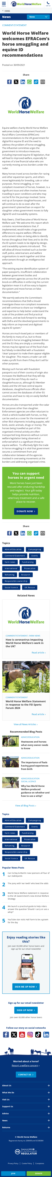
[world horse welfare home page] (26, 4)
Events (34, 555)
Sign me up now (25, 986)
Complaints (39, 1163)
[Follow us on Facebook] (6, 1035)
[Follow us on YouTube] (22, 1035)
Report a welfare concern (25, 1065)
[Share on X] (16, 82)
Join (13, 1173)
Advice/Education (13, 549)
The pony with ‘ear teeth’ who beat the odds (28, 883)
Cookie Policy (27, 1163)
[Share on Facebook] (9, 82)
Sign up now (25, 1010)
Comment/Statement (14, 25)
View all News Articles (25, 724)
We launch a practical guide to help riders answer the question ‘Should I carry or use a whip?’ (28, 909)
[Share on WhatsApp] (29, 82)
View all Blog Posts (25, 805)
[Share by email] (42, 82)
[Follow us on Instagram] (30, 1035)
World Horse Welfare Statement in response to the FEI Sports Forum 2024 (26, 705)
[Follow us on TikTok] (38, 1035)
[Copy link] (36, 82)
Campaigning (34, 549)
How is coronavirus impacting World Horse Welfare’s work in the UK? (25, 643)
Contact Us (24, 1074)
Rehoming (10, 574)
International (11, 568)
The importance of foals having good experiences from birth (34, 766)
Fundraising (28, 562)
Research (25, 574)
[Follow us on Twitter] (14, 1035)
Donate (38, 1173)
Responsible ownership (16, 581)
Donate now (25, 511)
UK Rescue (30, 587)
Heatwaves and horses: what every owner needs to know (34, 745)
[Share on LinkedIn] (23, 82)
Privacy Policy (13, 1163)
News (6, 17)
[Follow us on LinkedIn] (46, 1035)
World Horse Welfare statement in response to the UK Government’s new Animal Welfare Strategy (28, 896)
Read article (38, 652)
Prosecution (30, 568)
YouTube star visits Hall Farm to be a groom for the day (28, 921)
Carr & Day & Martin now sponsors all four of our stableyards (29, 874)
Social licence (11, 587)
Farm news (10, 562)
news (7, 10)
